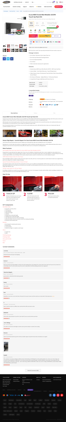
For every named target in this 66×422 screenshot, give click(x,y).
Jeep (21, 407)
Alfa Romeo (11, 400)
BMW (30, 400)
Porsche (33, 411)
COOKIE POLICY (52, 391)
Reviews (39, 6)
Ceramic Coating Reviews (46, 381)
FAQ (32, 2)
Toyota (5, 414)
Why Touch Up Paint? (6, 381)
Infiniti (5, 407)
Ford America (21, 403)
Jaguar (15, 407)
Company (38, 379)
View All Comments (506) (33, 370)
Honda (49, 403)
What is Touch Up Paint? (7, 379)
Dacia (5, 403)
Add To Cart (56, 35)
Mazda (48, 407)
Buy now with (42, 35)
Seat (45, 411)
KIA (25, 407)
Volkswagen (11, 414)
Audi (25, 400)
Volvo (18, 414)
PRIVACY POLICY (60, 391)
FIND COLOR (59, 6)
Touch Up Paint (6, 6)
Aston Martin (18, 400)
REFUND (45, 391)
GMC (44, 403)
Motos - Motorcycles (8, 411)
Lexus (43, 407)
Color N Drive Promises (57, 379)
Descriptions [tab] (14, 113)
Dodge (10, 403)
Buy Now (33, 35)
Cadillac (40, 400)
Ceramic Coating (16, 6)
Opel (21, 411)
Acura (5, 400)
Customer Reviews (6, 384)
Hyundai (55, 403)
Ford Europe (37, 403)
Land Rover (36, 407)
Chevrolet (47, 400)
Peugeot (26, 411)
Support (25, 6)
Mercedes (55, 407)
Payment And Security (26, 382)
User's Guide (5, 386)
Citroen (59, 400)
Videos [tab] (35, 113)
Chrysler (53, 400)
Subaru (50, 411)
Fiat (15, 403)
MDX (32, 95)
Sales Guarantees (48, 6)
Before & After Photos (6, 382)
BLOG (4, 389)
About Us (32, 6)
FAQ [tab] (54, 113)
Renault (39, 411)
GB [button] (62, 2)
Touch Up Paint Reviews (46, 379)
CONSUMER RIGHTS (37, 391)
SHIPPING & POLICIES (18, 2)
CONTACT (27, 2)
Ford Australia (29, 403)
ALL (29, 95)
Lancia (30, 407)
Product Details (15, 379)
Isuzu (10, 407)
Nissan (16, 411)
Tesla (55, 411)
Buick (35, 400)
